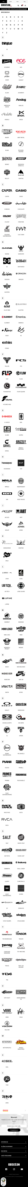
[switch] (3, 1185)
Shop (3, 1)
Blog (24, 1)
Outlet (10, 1)
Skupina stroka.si (15, 1174)
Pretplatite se (14, 1130)
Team (17, 1)
